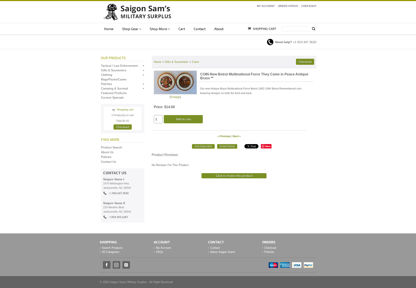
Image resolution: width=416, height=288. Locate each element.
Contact (200, 29)
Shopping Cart (264, 29)
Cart (182, 29)
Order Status (288, 6)
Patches (106, 84)
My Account (266, 6)
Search (313, 28)
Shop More (158, 29)
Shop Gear (130, 29)
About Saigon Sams (222, 252)
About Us (107, 152)
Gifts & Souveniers (176, 61)
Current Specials (112, 97)
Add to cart (183, 119)
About (219, 29)
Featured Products (114, 93)
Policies (106, 157)
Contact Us (108, 161)
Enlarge (175, 97)
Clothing (106, 74)
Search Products (112, 247)
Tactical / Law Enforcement (119, 65)
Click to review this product (234, 175)
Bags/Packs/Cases (114, 79)
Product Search (111, 147)
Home (109, 29)
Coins (195, 61)
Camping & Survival (114, 88)
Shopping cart (125, 109)
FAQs (159, 252)
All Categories (110, 252)
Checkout (308, 6)
